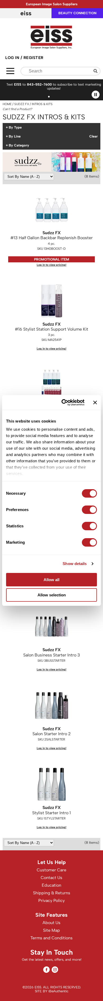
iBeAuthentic (58, 991)
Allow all (51, 579)
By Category (19, 145)
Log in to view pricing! (51, 265)
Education (51, 885)
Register (34, 57)
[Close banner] (95, 402)
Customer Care (51, 869)
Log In (13, 57)
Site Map (51, 930)
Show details (75, 563)
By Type (15, 127)
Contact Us (51, 877)
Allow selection (52, 595)
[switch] (89, 510)
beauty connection (77, 13)
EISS (25, 13)
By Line (15, 136)
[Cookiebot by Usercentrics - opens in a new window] (63, 402)
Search (96, 71)
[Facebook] (46, 969)
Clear (93, 136)
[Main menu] (10, 71)
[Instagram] (55, 969)
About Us (51, 922)
